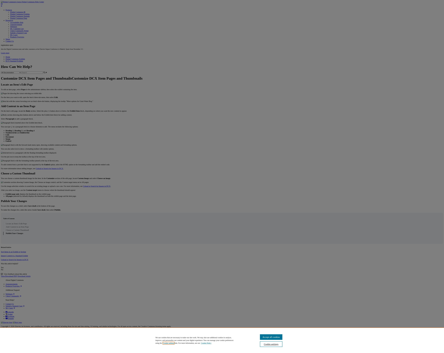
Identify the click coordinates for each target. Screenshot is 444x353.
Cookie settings (168, 343)
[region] (222, 340)
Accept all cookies (271, 337)
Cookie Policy (206, 343)
